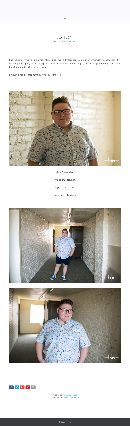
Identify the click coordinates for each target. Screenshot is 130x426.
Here (65, 9)
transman (74, 397)
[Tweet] (17, 387)
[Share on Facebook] (11, 387)
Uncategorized (70, 395)
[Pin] (28, 387)
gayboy (66, 397)
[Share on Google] (22, 387)
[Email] (33, 387)
